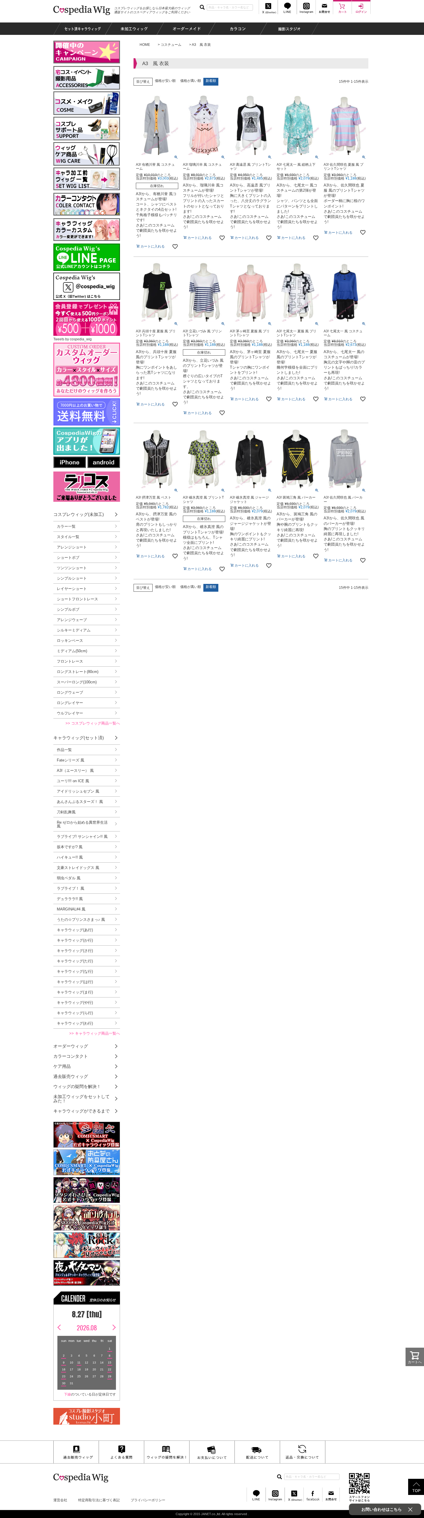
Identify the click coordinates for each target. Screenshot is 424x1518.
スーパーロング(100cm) (77, 682)
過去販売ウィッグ (70, 1076)
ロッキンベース (70, 640)
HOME (145, 45)
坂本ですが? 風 (69, 847)
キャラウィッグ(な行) (75, 971)
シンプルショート (72, 578)
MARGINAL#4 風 (71, 909)
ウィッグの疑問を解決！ (77, 1086)
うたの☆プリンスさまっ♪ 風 (81, 919)
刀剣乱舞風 (66, 812)
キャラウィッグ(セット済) (78, 737)
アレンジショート (72, 547)
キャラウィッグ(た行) (75, 961)
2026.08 (87, 1327)
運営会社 (60, 1500)
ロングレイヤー (70, 703)
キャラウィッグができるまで (81, 1110)
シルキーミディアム (74, 630)
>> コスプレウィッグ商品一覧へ (92, 723)
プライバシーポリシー (148, 1500)
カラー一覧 (66, 526)
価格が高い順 (190, 81)
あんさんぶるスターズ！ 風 (80, 801)
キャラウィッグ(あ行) (75, 930)
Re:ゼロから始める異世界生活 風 (82, 824)
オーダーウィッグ (70, 1046)
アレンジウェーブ (72, 620)
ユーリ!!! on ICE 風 (73, 781)
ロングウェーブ (70, 692)
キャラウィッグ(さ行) (75, 950)
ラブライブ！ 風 (70, 888)
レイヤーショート (72, 589)
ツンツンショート (72, 568)
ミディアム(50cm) (72, 651)
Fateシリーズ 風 (70, 760)
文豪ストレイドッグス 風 (78, 867)
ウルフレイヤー (70, 713)
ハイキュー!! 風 (70, 857)
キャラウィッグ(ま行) (75, 992)
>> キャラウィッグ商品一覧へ (94, 1033)
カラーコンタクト (70, 1056)
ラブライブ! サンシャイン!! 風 (82, 836)
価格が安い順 (165, 81)
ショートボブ (68, 557)
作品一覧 (64, 750)
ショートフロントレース (77, 599)
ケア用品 (62, 1066)
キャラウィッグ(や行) (75, 1002)
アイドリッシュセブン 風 (78, 791)
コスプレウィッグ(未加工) (78, 514)
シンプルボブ (68, 609)
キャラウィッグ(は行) (75, 982)
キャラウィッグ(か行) (75, 940)
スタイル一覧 (68, 537)
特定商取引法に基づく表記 (99, 1500)
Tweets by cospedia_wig (72, 339)
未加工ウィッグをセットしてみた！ (81, 1098)
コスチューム (171, 45)
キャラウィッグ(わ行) (75, 1023)
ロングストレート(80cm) (77, 672)
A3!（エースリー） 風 (75, 770)
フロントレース (70, 661)
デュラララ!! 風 (70, 899)
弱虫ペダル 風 (68, 878)
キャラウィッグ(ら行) (75, 1013)
